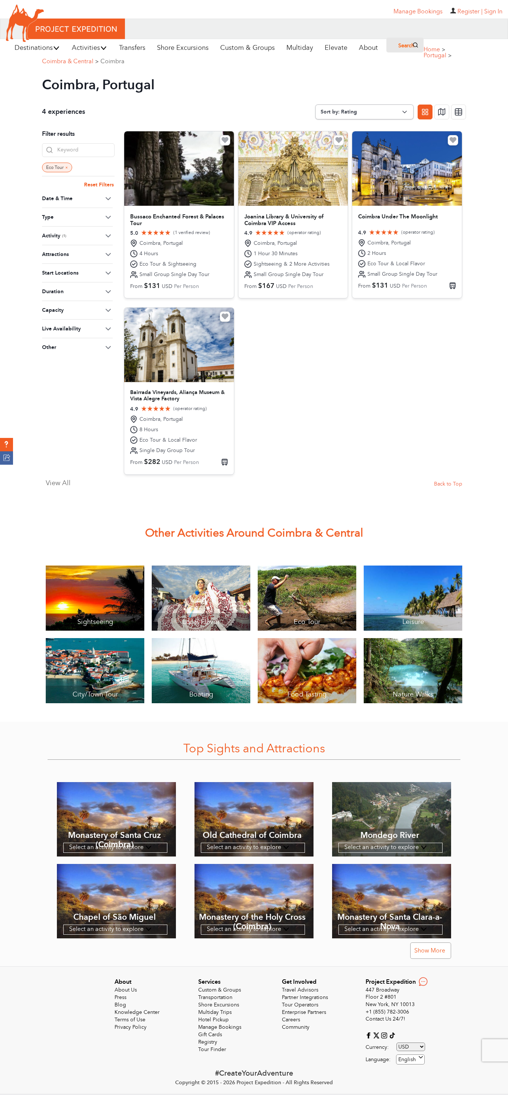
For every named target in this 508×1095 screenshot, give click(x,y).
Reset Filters (99, 184)
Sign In (493, 11)
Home (434, 49)
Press (120, 997)
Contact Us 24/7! (385, 1018)
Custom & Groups (219, 989)
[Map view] (441, 112)
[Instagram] (385, 1035)
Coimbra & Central (70, 61)
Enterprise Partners (304, 1012)
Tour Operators (300, 1004)
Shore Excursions (218, 1004)
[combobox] (410, 1059)
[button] (6, 444)
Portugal (437, 55)
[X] (377, 1035)
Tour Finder (212, 1049)
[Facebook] (369, 1035)
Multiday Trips (215, 1012)
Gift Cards (210, 1034)
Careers (291, 1019)
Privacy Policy (131, 1027)
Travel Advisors (300, 989)
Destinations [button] (34, 47)
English (407, 1059)
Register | (470, 11)
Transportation (215, 997)
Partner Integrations (305, 997)
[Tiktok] (392, 1035)
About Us (126, 989)
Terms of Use (130, 1019)
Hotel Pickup (213, 1019)
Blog (120, 1004)
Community (295, 1027)
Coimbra (112, 61)
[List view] (458, 112)
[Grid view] (425, 112)
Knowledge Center (137, 1012)
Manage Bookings (219, 1027)
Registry (207, 1042)
